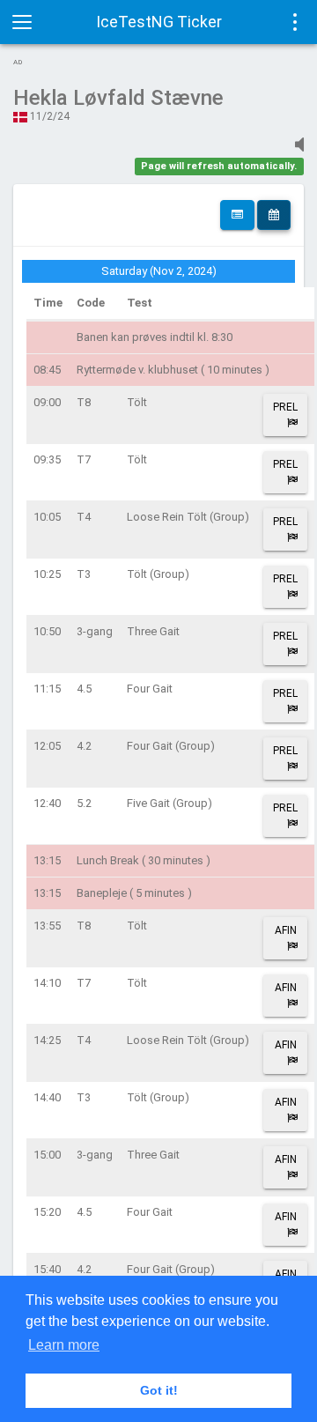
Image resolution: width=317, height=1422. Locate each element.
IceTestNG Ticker (159, 21)
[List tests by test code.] (237, 215)
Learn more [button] (64, 1344)
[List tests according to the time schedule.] (274, 215)
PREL (285, 407)
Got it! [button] (159, 1390)
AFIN (286, 930)
